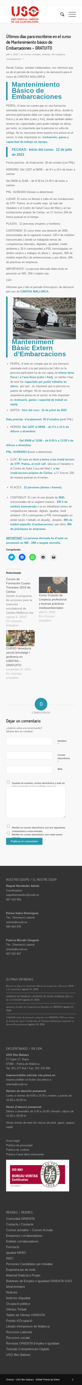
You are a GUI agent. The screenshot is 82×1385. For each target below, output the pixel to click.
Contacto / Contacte (19, 1224)
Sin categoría (58, 54)
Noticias (46, 54)
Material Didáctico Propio (23, 1275)
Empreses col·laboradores (24, 1235)
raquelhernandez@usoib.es (22, 894)
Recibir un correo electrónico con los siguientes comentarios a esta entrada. (38, 829)
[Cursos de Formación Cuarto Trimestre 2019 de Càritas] (22, 602)
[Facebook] (73, 1379)
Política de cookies (17, 1149)
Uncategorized (13, 59)
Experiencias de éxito (21, 1269)
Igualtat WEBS (16, 1252)
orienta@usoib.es (16, 922)
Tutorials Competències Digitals (27, 1349)
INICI (9, 1258)
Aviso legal (13, 1140)
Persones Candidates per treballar (29, 1264)
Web (60, 769)
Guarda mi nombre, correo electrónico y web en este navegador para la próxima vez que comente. (38, 786)
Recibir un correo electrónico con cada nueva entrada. (37, 836)
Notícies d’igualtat (18, 1298)
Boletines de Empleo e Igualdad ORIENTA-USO (39, 1281)
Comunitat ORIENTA (20, 1218)
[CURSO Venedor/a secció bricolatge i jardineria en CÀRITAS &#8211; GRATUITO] (20, 638)
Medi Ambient (15, 1286)
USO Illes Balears (18, 1354)
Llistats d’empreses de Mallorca (28, 1326)
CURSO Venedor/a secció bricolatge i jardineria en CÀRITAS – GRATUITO (18, 657)
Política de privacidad (19, 1145)
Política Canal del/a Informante (25, 1154)
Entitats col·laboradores (22, 1241)
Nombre (62, 743)
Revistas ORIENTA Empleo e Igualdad (32, 1343)
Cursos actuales (32, 54)
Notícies (11, 1292)
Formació (12, 1247)
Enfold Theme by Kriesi (48, 1379)
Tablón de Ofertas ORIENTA (25, 1315)
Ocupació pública (18, 1303)
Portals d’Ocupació (19, 1320)
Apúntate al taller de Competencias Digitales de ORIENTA (34, 1006)
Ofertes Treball (16, 1309)
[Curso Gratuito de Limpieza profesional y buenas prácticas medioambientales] (53, 585)
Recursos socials (18, 1337)
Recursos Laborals (19, 1332)
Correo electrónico (64, 758)
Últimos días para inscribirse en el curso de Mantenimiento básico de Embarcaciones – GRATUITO (38, 42)
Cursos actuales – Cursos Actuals (29, 1230)
